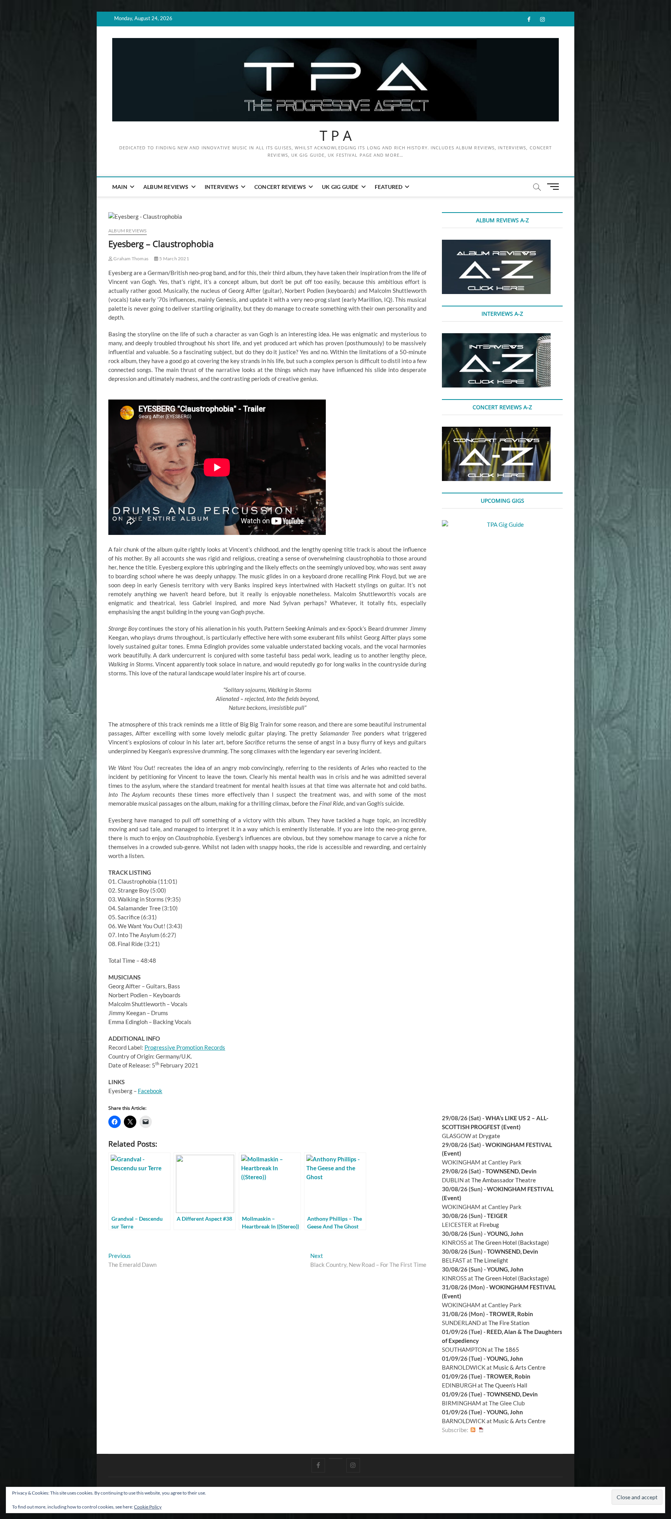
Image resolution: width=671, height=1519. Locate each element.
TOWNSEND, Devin (511, 1171)
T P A (336, 135)
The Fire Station (508, 1322)
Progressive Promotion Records (184, 1047)
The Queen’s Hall (505, 1385)
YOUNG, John (505, 1233)
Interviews (221, 186)
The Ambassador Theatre (503, 1179)
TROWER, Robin (511, 1313)
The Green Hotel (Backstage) (512, 1242)
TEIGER (497, 1215)
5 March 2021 (173, 258)
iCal (481, 1430)
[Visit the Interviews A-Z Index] (496, 337)
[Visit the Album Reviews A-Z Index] (496, 243)
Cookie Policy (148, 1507)
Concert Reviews (280, 186)
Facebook (150, 1090)
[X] (335, 1458)
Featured (389, 186)
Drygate (489, 1135)
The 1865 (506, 1349)
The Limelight (490, 1260)
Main (119, 186)
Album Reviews (166, 186)
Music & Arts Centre (519, 1367)
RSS (473, 1430)
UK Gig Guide (340, 186)
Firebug (489, 1224)
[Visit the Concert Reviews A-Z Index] (496, 430)
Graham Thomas (130, 258)
